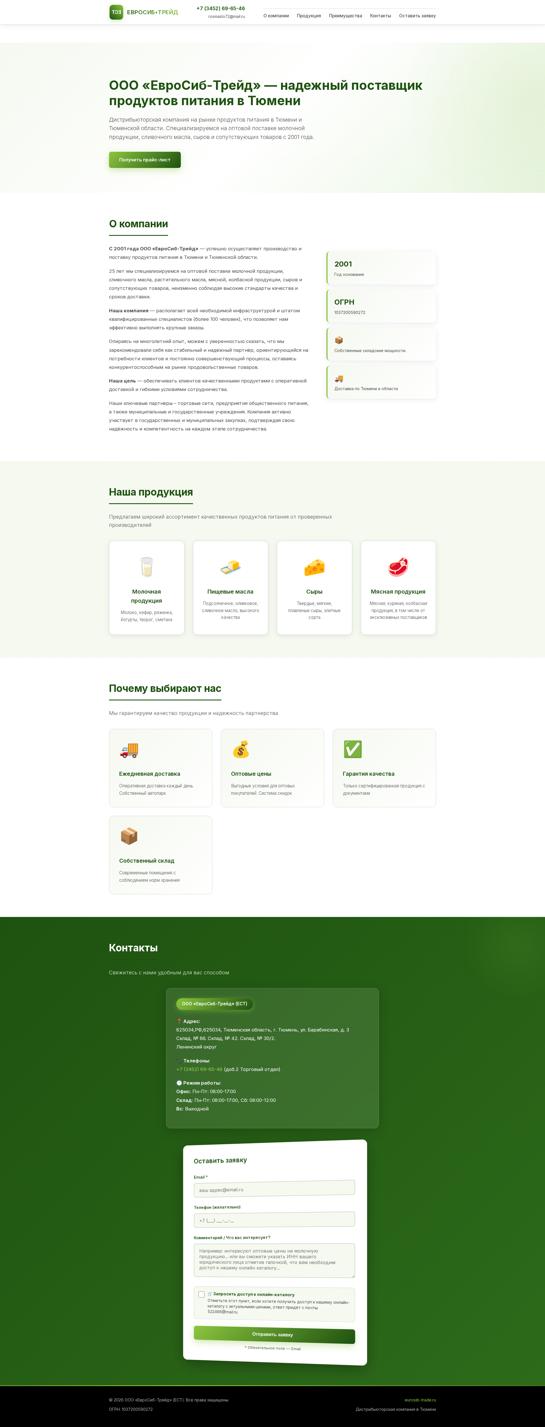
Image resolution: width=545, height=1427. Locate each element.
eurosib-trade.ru (420, 1399)
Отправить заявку (272, 1334)
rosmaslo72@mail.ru (226, 16)
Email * (201, 1177)
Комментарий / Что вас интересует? (232, 1237)
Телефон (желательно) (217, 1207)
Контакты (380, 15)
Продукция (309, 15)
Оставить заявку (417, 15)
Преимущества (345, 15)
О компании (276, 15)
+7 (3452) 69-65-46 (220, 8)
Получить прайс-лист (145, 160)
